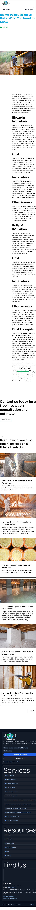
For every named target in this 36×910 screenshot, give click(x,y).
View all (31, 711)
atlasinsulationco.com (9, 896)
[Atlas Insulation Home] (6, 3)
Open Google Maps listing (10, 898)
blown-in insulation (23, 371)
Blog (18, 761)
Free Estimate (6, 419)
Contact (32, 904)
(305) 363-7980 (12, 887)
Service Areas (9, 761)
